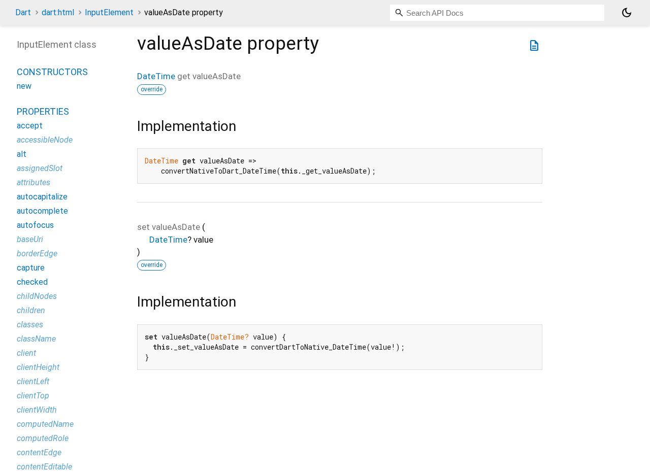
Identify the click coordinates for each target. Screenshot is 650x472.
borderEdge (37, 254)
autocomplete (42, 211)
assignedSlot (39, 169)
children (31, 311)
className (36, 339)
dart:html (58, 12)
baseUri (30, 240)
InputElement (109, 12)
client (26, 353)
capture (31, 268)
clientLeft (33, 382)
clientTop (33, 396)
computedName (45, 424)
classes (30, 325)
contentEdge (39, 453)
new (24, 86)
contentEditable (44, 467)
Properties (43, 112)
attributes (33, 183)
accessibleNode (45, 140)
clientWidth (37, 410)
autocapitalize (42, 197)
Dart (23, 12)
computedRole (43, 439)
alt (21, 154)
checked (32, 282)
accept (30, 126)
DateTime (156, 76)
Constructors (52, 72)
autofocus (35, 225)
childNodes (37, 296)
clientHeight (38, 368)
